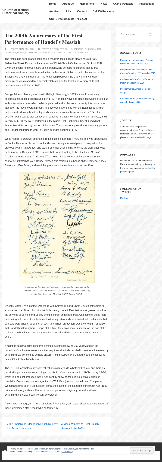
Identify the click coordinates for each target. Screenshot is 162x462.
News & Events (60, 49)
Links (68, 11)
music (60, 53)
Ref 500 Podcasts (103, 11)
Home (52, 3)
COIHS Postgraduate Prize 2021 (68, 19)
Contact (82, 11)
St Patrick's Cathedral (76, 53)
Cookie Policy (67, 452)
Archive (54, 11)
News (104, 3)
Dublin (20, 53)
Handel (52, 53)
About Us (68, 3)
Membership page (143, 137)
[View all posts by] (6, 49)
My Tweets (125, 198)
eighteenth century (36, 53)
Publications (146, 3)
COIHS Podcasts (123, 3)
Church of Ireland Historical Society (15, 11)
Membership (87, 3)
